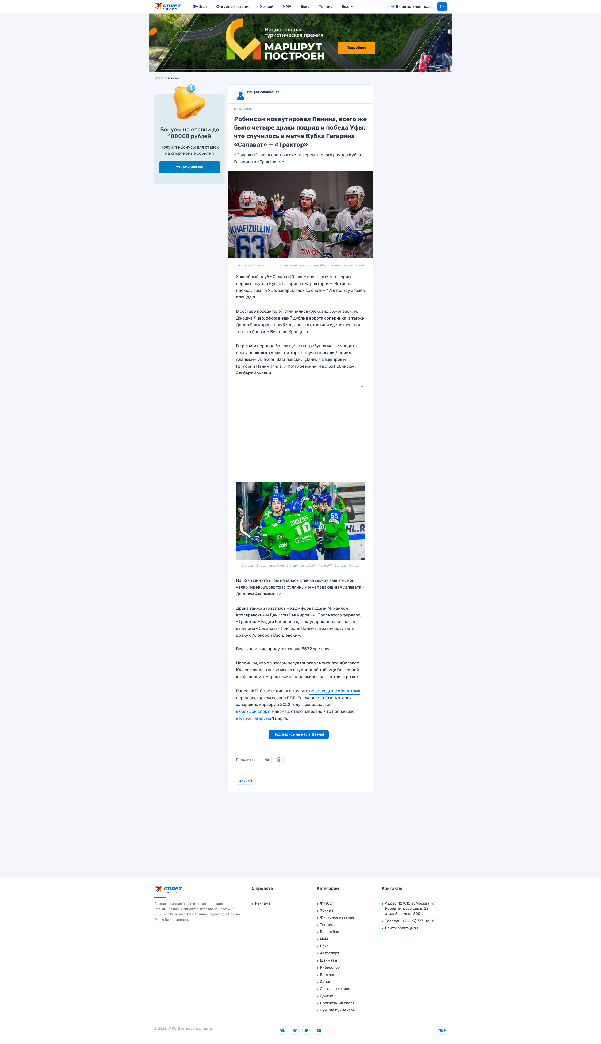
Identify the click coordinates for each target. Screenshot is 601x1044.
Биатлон (327, 974)
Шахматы (328, 960)
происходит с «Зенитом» (334, 690)
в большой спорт (253, 711)
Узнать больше (189, 167)
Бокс (305, 6)
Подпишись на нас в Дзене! (298, 734)
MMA (287, 6)
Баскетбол (329, 931)
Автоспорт (329, 953)
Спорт (159, 78)
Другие (326, 996)
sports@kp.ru (409, 928)
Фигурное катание (233, 6)
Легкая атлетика (335, 988)
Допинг (326, 981)
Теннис (325, 6)
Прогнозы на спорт (337, 1003)
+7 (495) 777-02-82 (418, 921)
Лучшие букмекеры (337, 1010)
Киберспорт (331, 967)
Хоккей (266, 6)
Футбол (200, 6)
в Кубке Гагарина (253, 718)
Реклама (262, 903)
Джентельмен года (413, 6)
